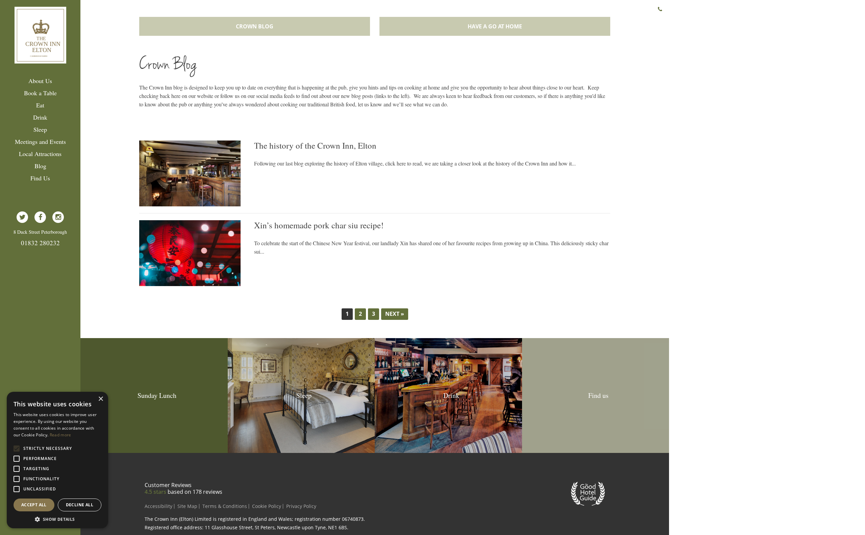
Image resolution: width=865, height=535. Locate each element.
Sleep (40, 129)
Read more (60, 435)
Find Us (40, 178)
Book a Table (40, 93)
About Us (40, 81)
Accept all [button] (34, 505)
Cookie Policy (266, 506)
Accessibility (158, 506)
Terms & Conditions (224, 506)
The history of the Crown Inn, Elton (315, 146)
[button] (57, 518)
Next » (394, 313)
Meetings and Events (40, 141)
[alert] (57, 460)
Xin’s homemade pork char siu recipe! (319, 225)
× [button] (100, 399)
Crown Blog (254, 26)
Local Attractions (40, 154)
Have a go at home (495, 26)
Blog (40, 166)
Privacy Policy (301, 506)
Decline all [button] (79, 505)
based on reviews (195, 491)
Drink (40, 117)
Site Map (187, 506)
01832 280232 (40, 242)
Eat (40, 105)
